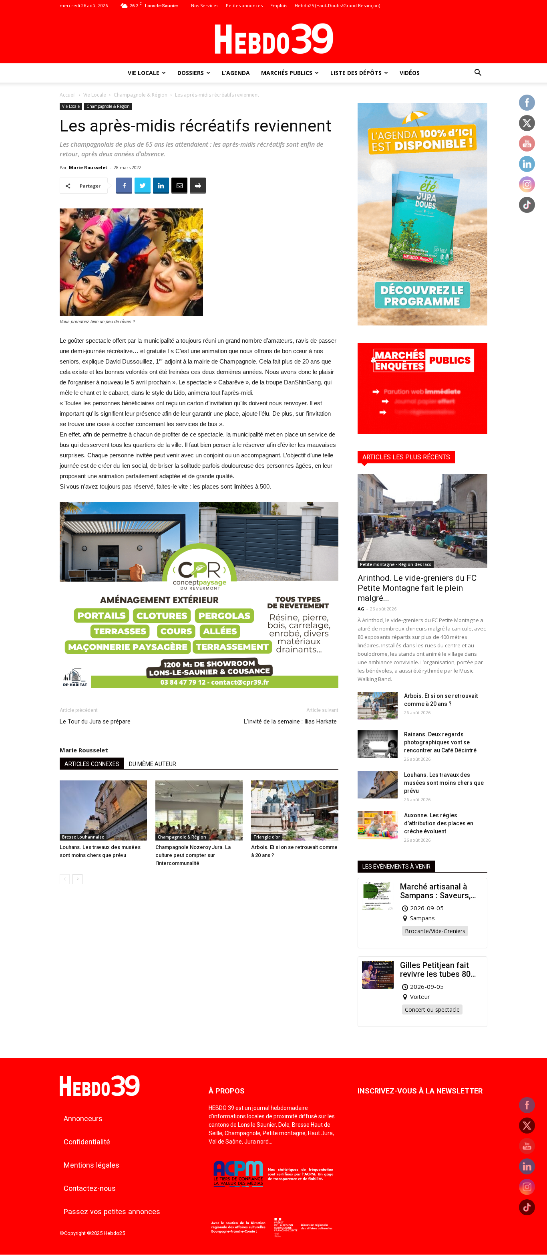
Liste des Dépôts (356, 73)
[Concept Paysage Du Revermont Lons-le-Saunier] (199, 694)
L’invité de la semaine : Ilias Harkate (291, 721)
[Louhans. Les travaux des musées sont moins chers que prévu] (103, 810)
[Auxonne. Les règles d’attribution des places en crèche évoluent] (378, 825)
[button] (477, 73)
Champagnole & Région (140, 94)
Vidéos (410, 73)
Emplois (278, 5)
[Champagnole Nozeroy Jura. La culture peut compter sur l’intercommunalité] (199, 810)
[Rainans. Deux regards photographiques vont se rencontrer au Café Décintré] (378, 744)
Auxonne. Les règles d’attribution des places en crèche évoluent (438, 823)
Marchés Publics (286, 73)
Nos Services (204, 5)
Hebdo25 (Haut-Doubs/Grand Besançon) (337, 5)
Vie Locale (143, 73)
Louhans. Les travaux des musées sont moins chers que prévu (444, 783)
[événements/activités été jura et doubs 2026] (422, 323)
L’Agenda (236, 73)
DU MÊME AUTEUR (152, 764)
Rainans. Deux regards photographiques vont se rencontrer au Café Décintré (440, 742)
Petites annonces (244, 5)
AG (361, 609)
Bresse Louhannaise (83, 837)
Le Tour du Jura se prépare (95, 721)
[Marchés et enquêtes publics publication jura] (422, 431)
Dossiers (190, 73)
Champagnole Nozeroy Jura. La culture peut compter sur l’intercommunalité (193, 855)
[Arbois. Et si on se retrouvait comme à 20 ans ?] (294, 810)
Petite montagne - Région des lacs (395, 564)
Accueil (68, 94)
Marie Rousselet (88, 167)
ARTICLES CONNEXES (91, 764)
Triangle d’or (266, 837)
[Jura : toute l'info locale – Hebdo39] (273, 38)
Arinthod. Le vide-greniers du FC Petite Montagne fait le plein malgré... (417, 588)
